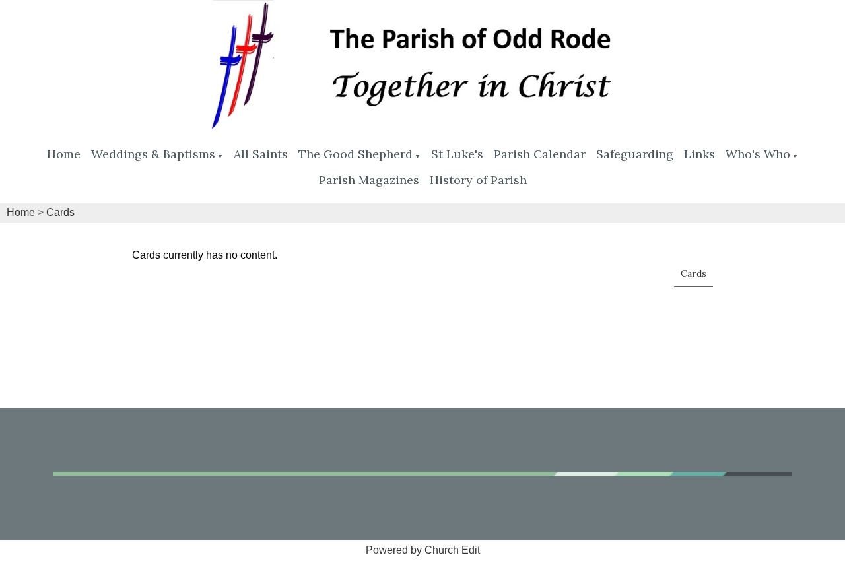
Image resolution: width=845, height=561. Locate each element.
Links (699, 154)
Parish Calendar (540, 154)
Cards (60, 212)
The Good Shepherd (355, 154)
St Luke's (457, 154)
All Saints (261, 154)
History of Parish (478, 179)
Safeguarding (634, 154)
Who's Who (758, 154)
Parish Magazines (369, 179)
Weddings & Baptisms (153, 154)
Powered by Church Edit (423, 550)
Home (64, 154)
